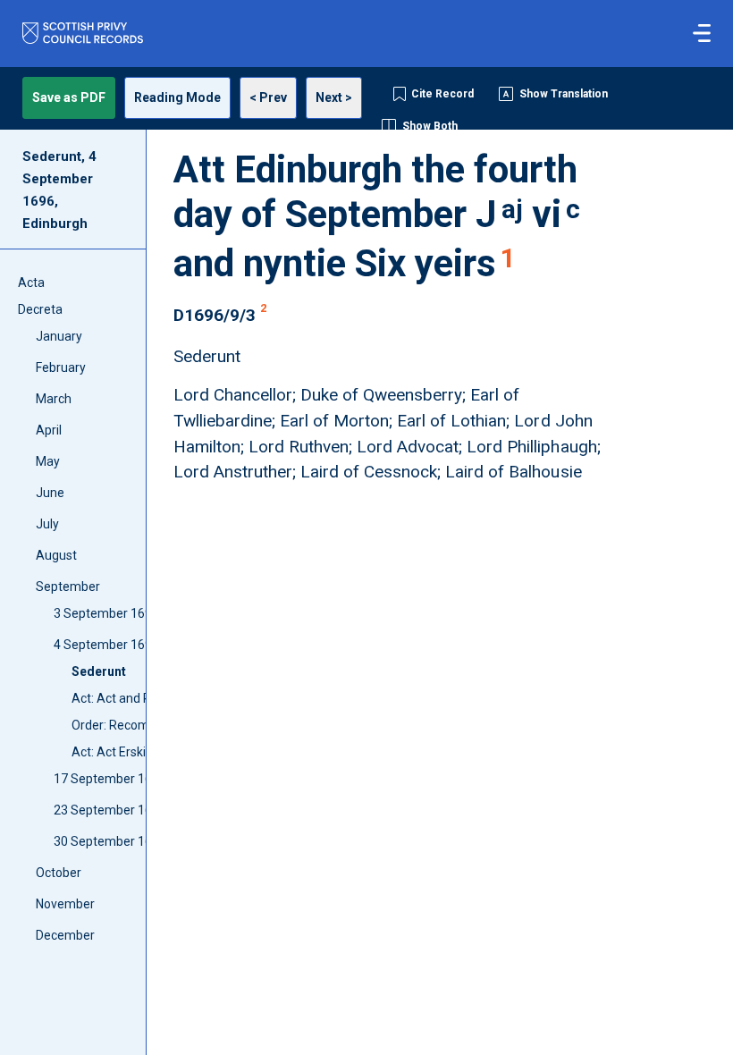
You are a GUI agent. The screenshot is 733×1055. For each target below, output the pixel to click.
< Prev (268, 97)
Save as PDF (68, 97)
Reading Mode (177, 97)
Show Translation (563, 94)
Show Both (430, 126)
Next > (334, 97)
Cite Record (442, 94)
